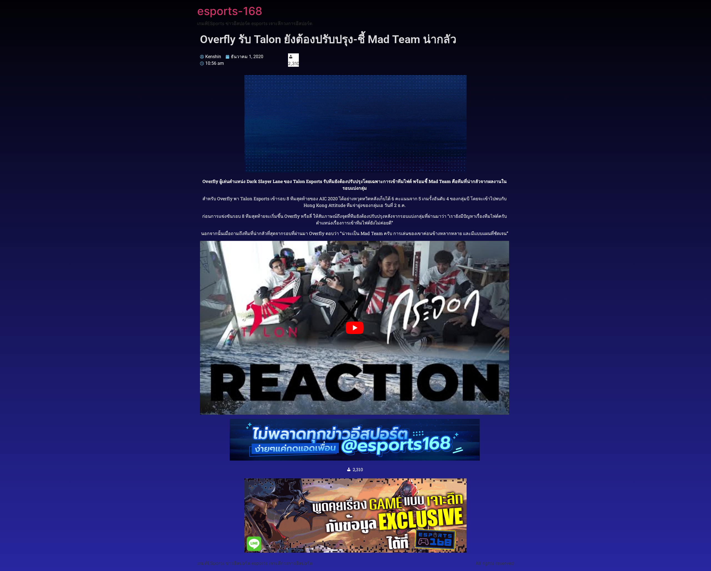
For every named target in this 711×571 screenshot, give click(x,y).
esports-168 (229, 11)
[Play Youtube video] (354, 328)
